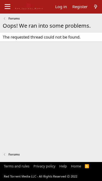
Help (63, 166)
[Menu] (7, 7)
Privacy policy (44, 166)
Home (76, 166)
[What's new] (95, 7)
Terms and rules (16, 166)
